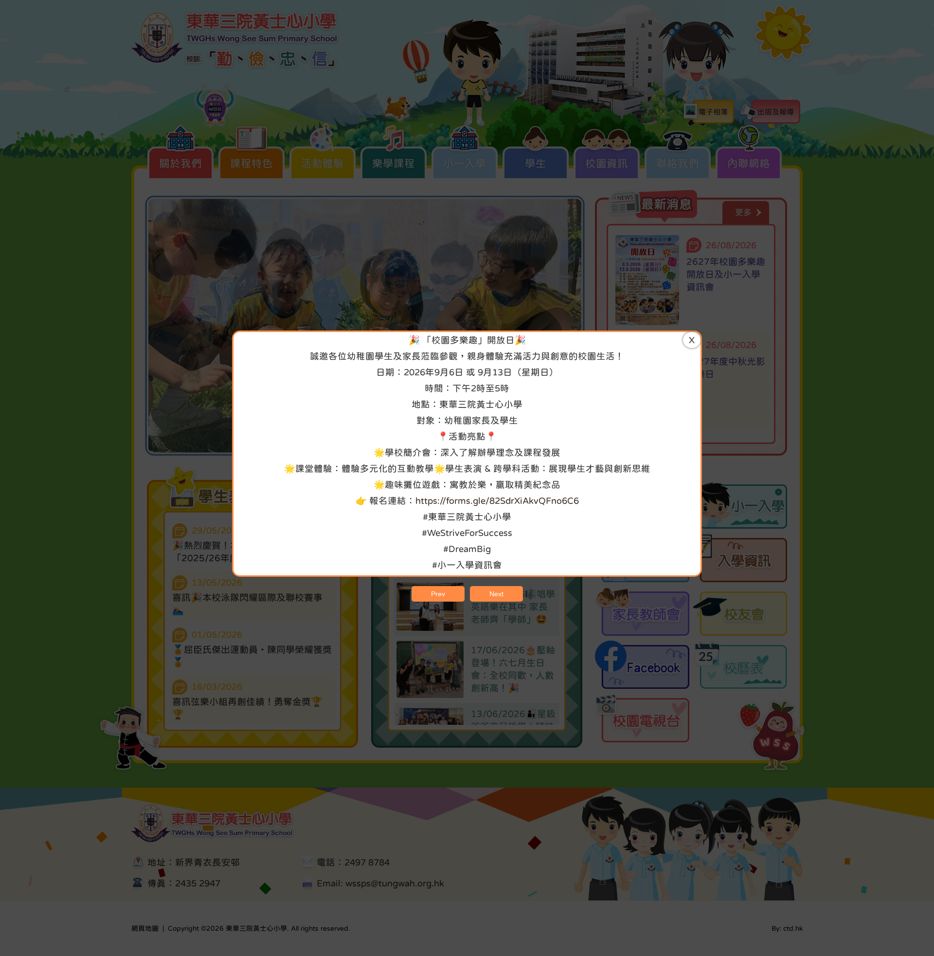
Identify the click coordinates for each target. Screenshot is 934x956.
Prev (438, 594)
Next (496, 594)
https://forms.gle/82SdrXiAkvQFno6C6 (497, 500)
